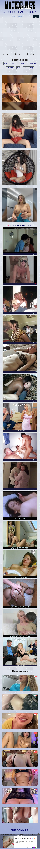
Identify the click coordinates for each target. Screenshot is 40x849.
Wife (5, 63)
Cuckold (22, 63)
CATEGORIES (9, 12)
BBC (13, 63)
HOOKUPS (32, 12)
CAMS (21, 12)
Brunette (10, 68)
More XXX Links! (20, 829)
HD (18, 68)
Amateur (33, 63)
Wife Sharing (28, 68)
